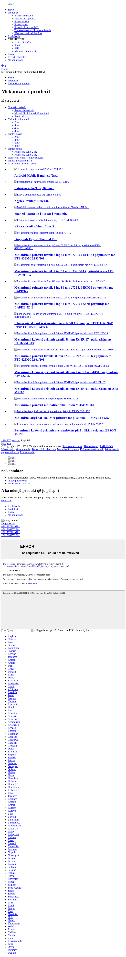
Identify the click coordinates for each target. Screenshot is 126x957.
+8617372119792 (10, 526)
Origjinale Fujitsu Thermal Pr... (35, 239)
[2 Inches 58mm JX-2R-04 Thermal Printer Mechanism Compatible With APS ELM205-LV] (61, 264)
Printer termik (27, 452)
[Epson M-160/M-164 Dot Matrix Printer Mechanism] (46, 398)
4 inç (17, 128)
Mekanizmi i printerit (25, 18)
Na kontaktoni (15, 60)
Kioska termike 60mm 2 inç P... (35, 226)
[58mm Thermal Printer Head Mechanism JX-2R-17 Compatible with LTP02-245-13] (61, 333)
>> (18, 440)
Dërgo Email (8, 523)
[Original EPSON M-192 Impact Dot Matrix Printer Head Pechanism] (58, 424)
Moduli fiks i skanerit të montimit (31, 113)
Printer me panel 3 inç (25, 154)
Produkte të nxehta (72, 446)
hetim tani (6, 500)
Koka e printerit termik (92, 449)
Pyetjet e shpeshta (17, 57)
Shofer (17, 45)
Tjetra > (13, 440)
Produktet (13, 12)
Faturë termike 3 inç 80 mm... (34, 188)
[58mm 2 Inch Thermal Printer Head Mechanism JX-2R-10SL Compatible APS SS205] (62, 365)
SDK (17, 48)
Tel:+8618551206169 (19, 483)
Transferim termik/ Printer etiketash (32, 30)
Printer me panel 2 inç (25, 151)
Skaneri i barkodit (23, 15)
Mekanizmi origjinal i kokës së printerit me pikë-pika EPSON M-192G (61, 417)
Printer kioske (21, 21)
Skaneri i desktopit (24, 110)
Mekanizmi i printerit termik (15, 449)
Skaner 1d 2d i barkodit (44, 449)
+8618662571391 (10, 529)
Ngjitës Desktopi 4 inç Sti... (32, 201)
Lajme (11, 54)
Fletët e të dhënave (24, 42)
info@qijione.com (17, 480)
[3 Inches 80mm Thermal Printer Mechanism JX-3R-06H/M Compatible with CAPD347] (59, 281)
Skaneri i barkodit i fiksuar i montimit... (41, 213)
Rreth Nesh (14, 36)
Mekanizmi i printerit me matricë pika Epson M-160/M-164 (54, 405)
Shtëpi (11, 9)
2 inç (17, 122)
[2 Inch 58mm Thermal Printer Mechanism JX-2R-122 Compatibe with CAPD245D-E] (60, 297)
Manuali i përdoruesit (25, 51)
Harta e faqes (91, 446)
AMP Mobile (106, 446)
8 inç (17, 131)
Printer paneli (21, 24)
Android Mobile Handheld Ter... (36, 175)
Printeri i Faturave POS (26, 27)
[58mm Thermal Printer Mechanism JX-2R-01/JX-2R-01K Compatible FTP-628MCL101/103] (65, 349)
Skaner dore (20, 116)
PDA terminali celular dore (28, 33)
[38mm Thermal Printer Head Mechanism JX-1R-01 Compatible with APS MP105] (59, 382)
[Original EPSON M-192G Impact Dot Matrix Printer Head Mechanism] (52, 411)
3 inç (17, 125)
